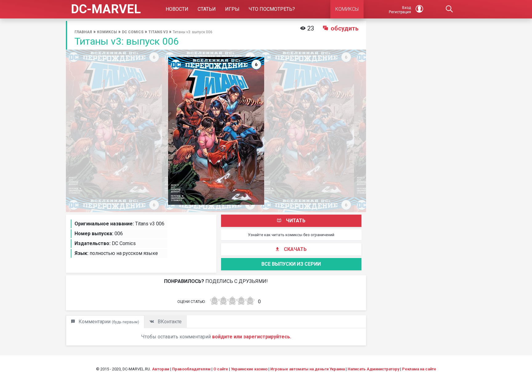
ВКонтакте (169, 322)
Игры (232, 9)
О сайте (220, 369)
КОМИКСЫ (347, 9)
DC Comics (132, 32)
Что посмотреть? (272, 9)
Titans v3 (158, 32)
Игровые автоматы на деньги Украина (307, 369)
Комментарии (108, 322)
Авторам (160, 369)
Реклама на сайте (419, 369)
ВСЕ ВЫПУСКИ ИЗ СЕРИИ (291, 264)
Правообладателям (191, 369)
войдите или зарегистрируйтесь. (251, 337)
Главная (83, 32)
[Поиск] (449, 9)
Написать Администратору (373, 369)
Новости (177, 9)
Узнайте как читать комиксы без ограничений (291, 234)
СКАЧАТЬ (295, 249)
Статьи (207, 9)
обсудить (345, 28)
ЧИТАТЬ (295, 221)
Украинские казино (249, 369)
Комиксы (107, 32)
